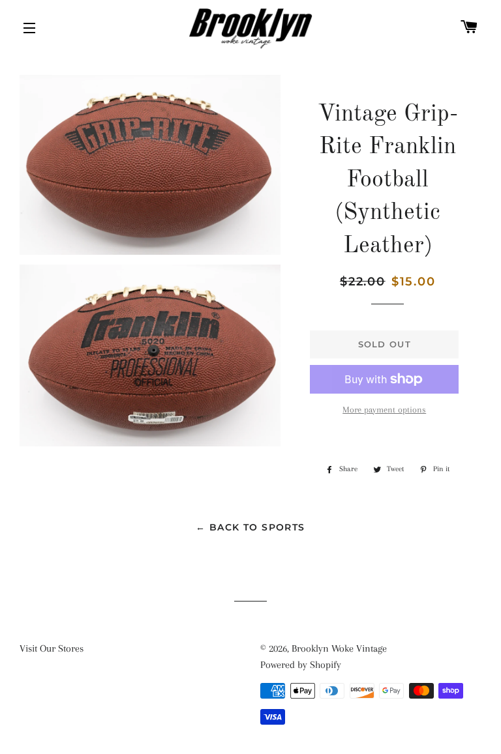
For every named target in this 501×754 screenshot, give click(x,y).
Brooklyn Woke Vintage (339, 648)
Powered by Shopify (300, 665)
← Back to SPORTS (250, 527)
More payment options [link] (384, 409)
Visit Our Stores (52, 648)
